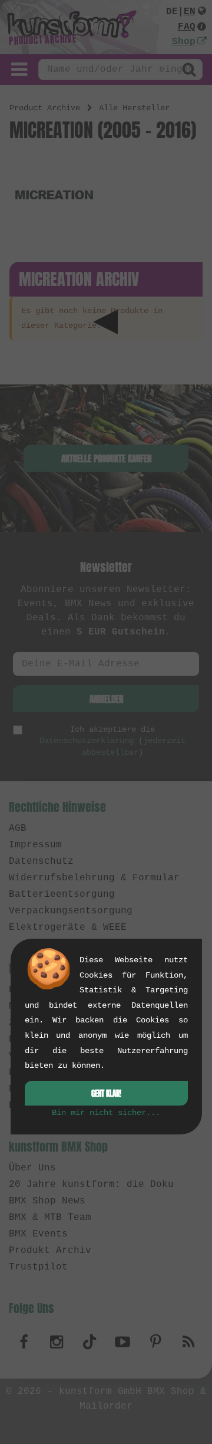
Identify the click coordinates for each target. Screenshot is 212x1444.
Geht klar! (106, 1093)
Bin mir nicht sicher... (106, 1112)
